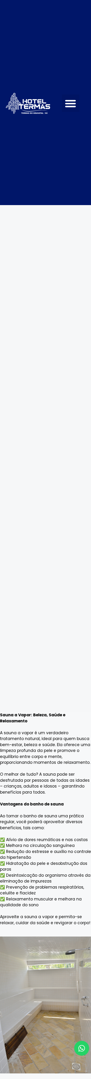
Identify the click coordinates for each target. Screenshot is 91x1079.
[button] (70, 103)
